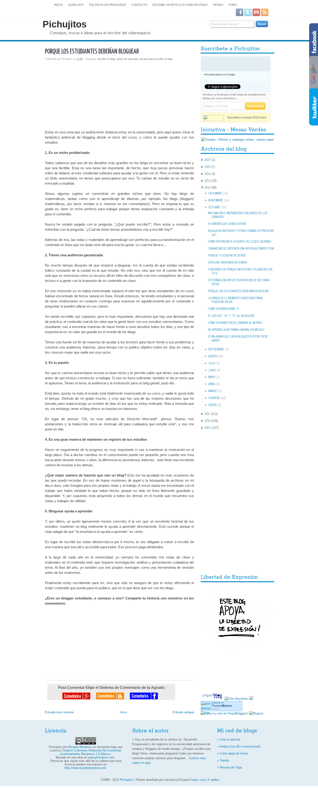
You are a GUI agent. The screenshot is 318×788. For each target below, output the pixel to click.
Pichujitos (65, 24)
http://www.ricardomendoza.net (85, 768)
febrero (214, 397)
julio (211, 363)
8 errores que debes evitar (227, 223)
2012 (207, 187)
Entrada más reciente (59, 712)
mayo (211, 376)
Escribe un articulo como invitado (179, 4)
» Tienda (223, 760)
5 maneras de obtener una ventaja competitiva (241, 248)
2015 (207, 166)
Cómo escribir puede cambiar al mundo (235, 322)
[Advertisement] (119, 92)
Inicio (58, 4)
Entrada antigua (183, 712)
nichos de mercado (127, 58)
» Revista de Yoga (229, 767)
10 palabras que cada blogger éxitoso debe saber (238, 338)
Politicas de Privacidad (107, 4)
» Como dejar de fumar (232, 753)
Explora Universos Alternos (227, 262)
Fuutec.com (197, 779)
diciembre (215, 193)
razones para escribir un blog (155, 58)
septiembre (216, 349)
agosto (213, 356)
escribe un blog (106, 58)
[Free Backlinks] (237, 698)
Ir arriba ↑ (214, 779)
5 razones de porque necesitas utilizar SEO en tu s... (240, 271)
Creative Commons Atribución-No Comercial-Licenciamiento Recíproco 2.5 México (91, 752)
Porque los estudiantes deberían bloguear (92, 52)
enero (212, 404)
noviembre (215, 200)
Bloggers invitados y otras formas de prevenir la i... (241, 232)
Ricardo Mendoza (80, 747)
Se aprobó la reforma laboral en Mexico (236, 329)
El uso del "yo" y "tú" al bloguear (231, 315)
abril (211, 383)
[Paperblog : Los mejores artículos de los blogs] (213, 698)
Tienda (218, 4)
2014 (208, 173)
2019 (208, 159)
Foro (233, 4)
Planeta (222, 705)
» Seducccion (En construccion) (238, 746)
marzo (212, 390)
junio (212, 370)
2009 (208, 427)
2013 (207, 180)
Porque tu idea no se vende (227, 255)
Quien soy (76, 4)
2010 (207, 420)
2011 (207, 413)
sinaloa (215, 708)
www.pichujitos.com (101, 757)
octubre (214, 207)
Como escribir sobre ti (223, 308)
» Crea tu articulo (228, 739)
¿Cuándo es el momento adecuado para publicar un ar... (235, 299)
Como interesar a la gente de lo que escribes (239, 241)
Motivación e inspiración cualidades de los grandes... (237, 214)
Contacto (139, 4)
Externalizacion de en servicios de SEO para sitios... (238, 281)
